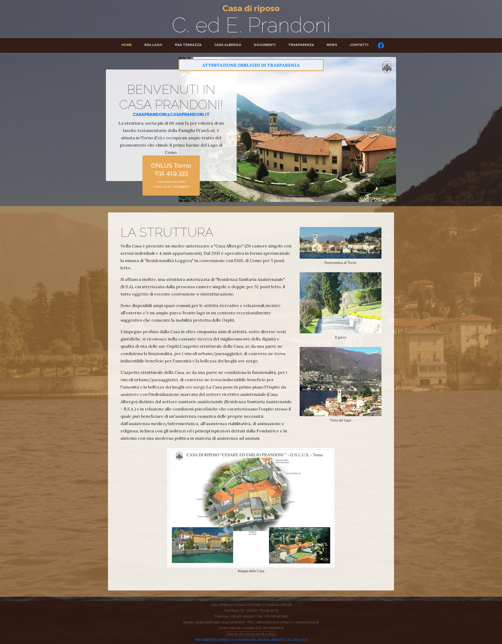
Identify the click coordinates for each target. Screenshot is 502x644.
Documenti (265, 45)
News (332, 45)
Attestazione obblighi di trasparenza (251, 65)
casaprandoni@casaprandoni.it (171, 114)
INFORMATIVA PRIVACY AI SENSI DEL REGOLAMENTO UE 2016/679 (251, 639)
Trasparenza (301, 45)
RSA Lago (153, 45)
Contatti (359, 45)
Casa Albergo (227, 45)
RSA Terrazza (188, 45)
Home (127, 45)
